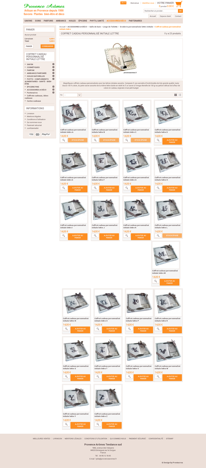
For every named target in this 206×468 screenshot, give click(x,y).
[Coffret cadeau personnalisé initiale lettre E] (73, 162)
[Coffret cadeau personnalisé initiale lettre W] (168, 350)
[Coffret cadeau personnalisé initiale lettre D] (168, 114)
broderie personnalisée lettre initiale (136, 27)
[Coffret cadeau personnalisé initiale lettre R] (168, 303)
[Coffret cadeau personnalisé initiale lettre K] (137, 209)
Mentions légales (34, 116)
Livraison (30, 113)
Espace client (165, 16)
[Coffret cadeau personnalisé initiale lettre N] (76, 303)
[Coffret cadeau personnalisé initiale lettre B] (105, 114)
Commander (47, 46)
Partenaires (32, 93)
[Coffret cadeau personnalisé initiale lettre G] (137, 162)
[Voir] (63, 140)
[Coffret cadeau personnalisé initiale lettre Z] (108, 398)
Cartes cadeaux (34, 101)
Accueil (62, 27)
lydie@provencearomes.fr (106, 459)
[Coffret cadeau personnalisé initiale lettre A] (73, 114)
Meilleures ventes (41, 439)
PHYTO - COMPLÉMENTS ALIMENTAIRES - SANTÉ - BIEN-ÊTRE (38, 81)
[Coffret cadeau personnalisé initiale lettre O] (108, 303)
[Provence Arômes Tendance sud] (44, 9)
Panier (30, 29)
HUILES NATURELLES (36, 76)
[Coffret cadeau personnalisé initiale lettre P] (139, 303)
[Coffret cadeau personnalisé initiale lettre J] (105, 209)
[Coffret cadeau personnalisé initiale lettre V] (139, 350)
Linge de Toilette (110, 27)
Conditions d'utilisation (36, 119)
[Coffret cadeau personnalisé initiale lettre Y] (76, 398)
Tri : (61, 95)
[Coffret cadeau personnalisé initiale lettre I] (73, 209)
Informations (35, 108)
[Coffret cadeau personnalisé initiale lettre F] (105, 162)
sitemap (169, 439)
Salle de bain (95, 27)
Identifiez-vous (148, 3)
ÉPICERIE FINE (33, 87)
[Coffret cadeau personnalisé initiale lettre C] (137, 114)
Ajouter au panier (172, 141)
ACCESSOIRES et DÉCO (36, 90)
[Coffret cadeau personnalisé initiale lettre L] (168, 209)
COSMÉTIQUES (33, 67)
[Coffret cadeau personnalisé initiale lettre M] (165, 255)
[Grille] (176, 95)
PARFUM (30, 70)
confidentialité (32, 128)
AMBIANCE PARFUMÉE (36, 73)
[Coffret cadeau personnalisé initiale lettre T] (108, 350)
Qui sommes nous (34, 122)
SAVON (30, 64)
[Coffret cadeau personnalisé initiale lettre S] (76, 350)
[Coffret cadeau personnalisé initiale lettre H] (168, 162)
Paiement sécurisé (34, 125)
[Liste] (180, 95)
